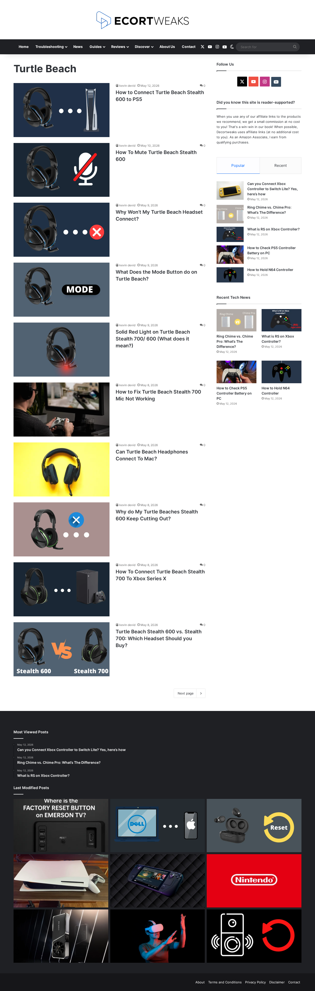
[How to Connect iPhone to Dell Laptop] (157, 825)
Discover (142, 46)
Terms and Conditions (225, 982)
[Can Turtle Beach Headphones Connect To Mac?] (62, 469)
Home (24, 46)
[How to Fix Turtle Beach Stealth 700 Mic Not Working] (62, 409)
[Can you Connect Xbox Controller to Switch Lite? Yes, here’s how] (230, 190)
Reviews (118, 46)
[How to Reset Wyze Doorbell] (254, 936)
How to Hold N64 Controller (270, 270)
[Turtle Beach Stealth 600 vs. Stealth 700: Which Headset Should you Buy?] (62, 649)
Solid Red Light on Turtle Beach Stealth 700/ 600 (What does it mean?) (153, 339)
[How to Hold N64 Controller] (230, 275)
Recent (280, 165)
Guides (96, 46)
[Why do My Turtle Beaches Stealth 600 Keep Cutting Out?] (62, 529)
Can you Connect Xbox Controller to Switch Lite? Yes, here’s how (272, 189)
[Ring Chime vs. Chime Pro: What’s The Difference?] (230, 214)
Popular (238, 165)
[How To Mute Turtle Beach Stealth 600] (62, 170)
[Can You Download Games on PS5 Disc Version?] (61, 880)
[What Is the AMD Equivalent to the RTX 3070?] (61, 936)
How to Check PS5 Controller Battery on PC (234, 393)
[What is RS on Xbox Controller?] (230, 234)
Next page (186, 693)
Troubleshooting (49, 46)
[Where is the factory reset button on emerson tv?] (61, 825)
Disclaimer (277, 982)
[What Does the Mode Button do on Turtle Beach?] (62, 290)
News (78, 46)
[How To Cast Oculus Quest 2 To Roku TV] (157, 936)
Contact (188, 46)
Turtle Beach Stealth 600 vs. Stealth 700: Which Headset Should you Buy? (159, 638)
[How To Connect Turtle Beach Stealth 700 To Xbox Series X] (62, 589)
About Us (167, 46)
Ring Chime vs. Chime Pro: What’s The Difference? (235, 341)
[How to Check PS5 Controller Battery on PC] (230, 254)
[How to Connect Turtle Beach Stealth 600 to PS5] (62, 110)
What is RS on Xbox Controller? (273, 229)
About (200, 982)
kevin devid (127, 85)
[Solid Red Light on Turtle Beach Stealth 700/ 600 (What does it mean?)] (62, 350)
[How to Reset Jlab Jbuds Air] (254, 825)
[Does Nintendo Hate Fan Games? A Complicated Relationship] (254, 880)
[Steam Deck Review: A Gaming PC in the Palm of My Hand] (157, 880)
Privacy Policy (255, 982)
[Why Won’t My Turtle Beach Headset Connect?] (62, 229)
